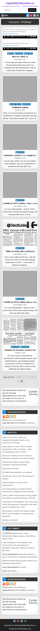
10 (32, 377)
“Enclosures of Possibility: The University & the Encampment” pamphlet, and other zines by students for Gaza (19, 504)
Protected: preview (10, 469)
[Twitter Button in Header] (27, 15)
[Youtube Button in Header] (31, 15)
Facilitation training (20, 107)
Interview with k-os (20, 56)
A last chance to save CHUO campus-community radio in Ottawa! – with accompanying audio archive (17, 449)
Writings (29, 53)
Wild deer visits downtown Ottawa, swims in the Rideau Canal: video (18, 536)
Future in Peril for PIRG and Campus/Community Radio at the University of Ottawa (16, 440)
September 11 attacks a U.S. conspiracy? (20, 155)
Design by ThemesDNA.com (20, 629)
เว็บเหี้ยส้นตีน (7, 533)
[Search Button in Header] (37, 15)
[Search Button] (25, 621)
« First (18, 377)
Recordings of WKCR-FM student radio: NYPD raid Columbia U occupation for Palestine (18, 513)
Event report (16, 104)
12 (18, 381)
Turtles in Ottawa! (9, 520)
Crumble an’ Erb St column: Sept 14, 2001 (20, 302)
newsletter (30, 423)
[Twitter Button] (14, 621)
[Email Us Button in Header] (34, 15)
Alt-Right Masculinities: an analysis (17, 472)
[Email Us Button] (21, 621)
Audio (11, 53)
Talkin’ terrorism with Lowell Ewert (20, 251)
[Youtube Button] (18, 621)
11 (36, 377)
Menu (6, 15)
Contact (23, 567)
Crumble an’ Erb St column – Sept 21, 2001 (20, 203)
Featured (20, 53)
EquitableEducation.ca (20, 3)
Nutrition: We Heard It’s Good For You (20, 350)
